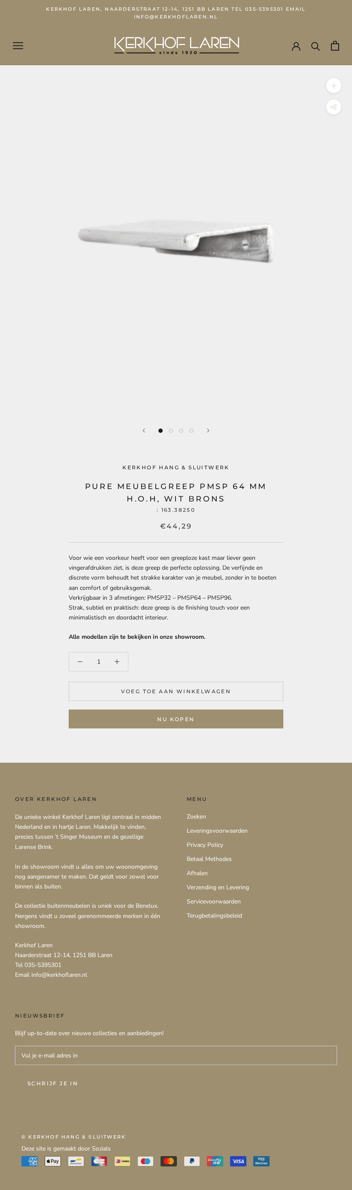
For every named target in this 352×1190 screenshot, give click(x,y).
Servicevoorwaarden (214, 901)
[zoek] (315, 45)
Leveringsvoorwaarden (217, 831)
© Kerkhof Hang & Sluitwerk (73, 1137)
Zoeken (196, 816)
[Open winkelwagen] (335, 46)
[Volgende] (208, 430)
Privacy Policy (205, 845)
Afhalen (197, 873)
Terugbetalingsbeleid (214, 916)
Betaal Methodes (209, 859)
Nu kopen (175, 719)
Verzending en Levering (218, 887)
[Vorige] (144, 430)
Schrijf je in (52, 1083)
